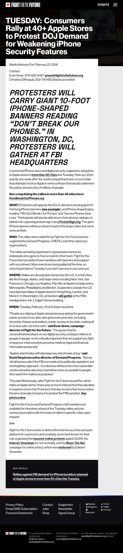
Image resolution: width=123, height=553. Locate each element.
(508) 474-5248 (36, 539)
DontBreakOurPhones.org (26, 198)
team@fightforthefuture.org (93, 536)
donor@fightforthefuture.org (68, 539)
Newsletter (65, 509)
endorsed (64, 447)
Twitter (106, 507)
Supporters (65, 505)
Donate (103, 5)
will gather (65, 296)
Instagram (92, 507)
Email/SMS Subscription (21, 509)
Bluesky (91, 504)
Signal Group (66, 513)
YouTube (107, 509)
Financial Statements (19, 513)
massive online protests (49, 438)
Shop (45, 513)
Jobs (45, 509)
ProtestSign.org (70, 222)
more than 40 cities (44, 175)
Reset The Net (75, 443)
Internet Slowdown (21, 443)
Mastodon (90, 512)
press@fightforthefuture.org (64, 75)
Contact (47, 505)
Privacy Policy (14, 505)
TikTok (106, 504)
